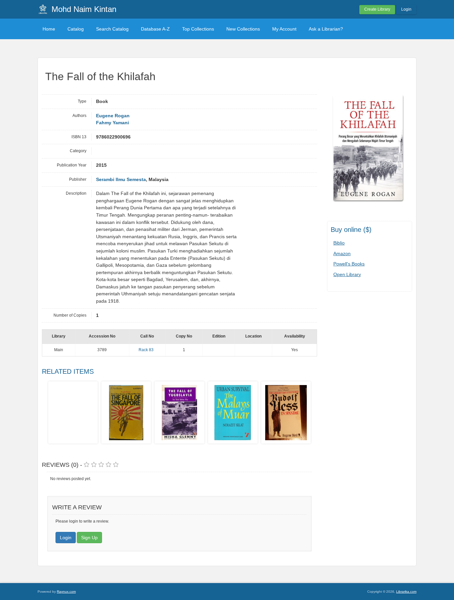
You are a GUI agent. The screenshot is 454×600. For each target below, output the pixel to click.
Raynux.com (66, 591)
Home (49, 29)
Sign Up (89, 537)
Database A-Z (155, 29)
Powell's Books (349, 263)
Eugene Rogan (113, 115)
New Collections (243, 29)
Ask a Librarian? (326, 29)
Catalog (75, 29)
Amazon (342, 253)
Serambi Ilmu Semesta (121, 179)
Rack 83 (146, 350)
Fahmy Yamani (112, 122)
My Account (284, 29)
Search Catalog (112, 29)
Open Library (347, 274)
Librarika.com (406, 591)
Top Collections (198, 29)
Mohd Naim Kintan (84, 9)
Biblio (339, 243)
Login (406, 9)
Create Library (377, 9)
